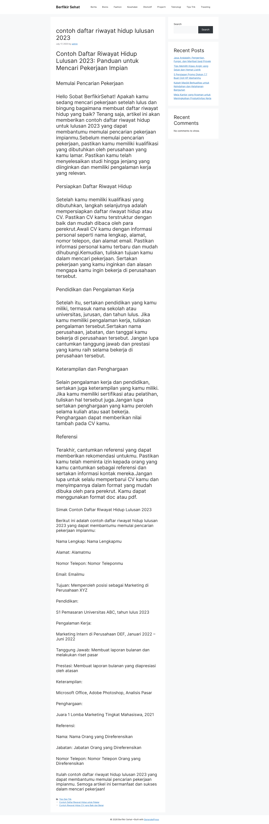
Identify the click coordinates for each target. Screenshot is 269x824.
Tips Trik (191, 7)
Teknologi (176, 7)
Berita (94, 7)
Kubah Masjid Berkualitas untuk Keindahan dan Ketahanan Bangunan (191, 86)
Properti (161, 7)
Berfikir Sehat (68, 7)
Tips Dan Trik (65, 799)
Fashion (118, 7)
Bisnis (105, 7)
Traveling (205, 7)
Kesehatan (132, 7)
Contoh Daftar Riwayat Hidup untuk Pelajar (79, 802)
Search (178, 24)
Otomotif (147, 7)
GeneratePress (151, 819)
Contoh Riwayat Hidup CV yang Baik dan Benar (81, 805)
